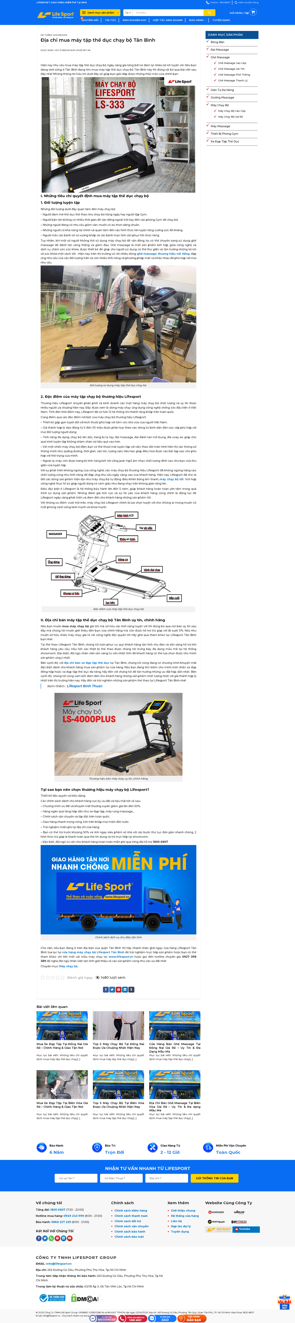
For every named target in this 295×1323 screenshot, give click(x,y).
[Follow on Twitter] (45, 1238)
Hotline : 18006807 (220, 2)
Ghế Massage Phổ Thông (234, 74)
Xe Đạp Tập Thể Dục (225, 141)
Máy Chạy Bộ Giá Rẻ (230, 116)
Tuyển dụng (221, 20)
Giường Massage (222, 97)
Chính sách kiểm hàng (131, 1210)
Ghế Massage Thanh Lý (233, 80)
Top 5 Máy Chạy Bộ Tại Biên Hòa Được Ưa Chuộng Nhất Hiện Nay (118, 1104)
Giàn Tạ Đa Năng (222, 90)
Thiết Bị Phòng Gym (224, 133)
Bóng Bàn (217, 42)
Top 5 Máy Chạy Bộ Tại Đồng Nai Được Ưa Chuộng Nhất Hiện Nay (118, 1045)
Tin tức (110, 20)
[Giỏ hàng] (243, 17)
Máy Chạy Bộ (220, 105)
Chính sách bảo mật (129, 1236)
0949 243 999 (74, 1216)
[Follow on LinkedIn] (63, 1238)
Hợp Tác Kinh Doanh (168, 20)
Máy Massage (220, 126)
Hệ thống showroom (54, 35)
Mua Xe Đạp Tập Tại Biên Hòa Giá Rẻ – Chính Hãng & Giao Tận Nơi (62, 1104)
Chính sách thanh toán (131, 1216)
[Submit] (209, 12)
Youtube (244, 1229)
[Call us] (51, 1238)
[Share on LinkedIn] (125, 990)
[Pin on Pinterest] (119, 990)
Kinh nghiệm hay (134, 20)
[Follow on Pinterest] (57, 1238)
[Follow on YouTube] (70, 1238)
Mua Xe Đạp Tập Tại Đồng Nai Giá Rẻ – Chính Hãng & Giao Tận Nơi (62, 1045)
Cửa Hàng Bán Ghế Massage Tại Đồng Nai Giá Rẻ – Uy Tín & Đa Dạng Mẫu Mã (174, 1047)
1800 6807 (57, 1209)
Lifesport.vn (82, 50)
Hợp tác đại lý (181, 1226)
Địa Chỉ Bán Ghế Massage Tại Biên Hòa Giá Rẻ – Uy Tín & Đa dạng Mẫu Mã (174, 1106)
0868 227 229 (61, 1222)
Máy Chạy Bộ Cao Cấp (232, 110)
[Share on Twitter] (112, 990)
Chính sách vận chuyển (132, 1226)
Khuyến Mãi (90, 20)
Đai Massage (220, 49)
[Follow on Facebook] (39, 1238)
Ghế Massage (220, 57)
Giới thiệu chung (183, 1210)
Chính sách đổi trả (128, 1221)
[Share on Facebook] (106, 990)
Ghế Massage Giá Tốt (231, 68)
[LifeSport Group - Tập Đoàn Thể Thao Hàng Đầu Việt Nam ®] (56, 15)
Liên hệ (176, 1221)
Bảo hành (196, 20)
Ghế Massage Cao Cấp (232, 63)
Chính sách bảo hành (130, 1231)
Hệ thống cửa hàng (185, 1216)
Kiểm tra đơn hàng (248, 2)
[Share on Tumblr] (131, 990)
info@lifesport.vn (59, 1263)
